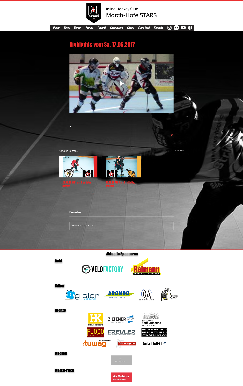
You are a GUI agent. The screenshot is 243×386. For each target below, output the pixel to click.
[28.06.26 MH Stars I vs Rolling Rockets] (121, 166)
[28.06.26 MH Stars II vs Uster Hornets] (78, 166)
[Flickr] (176, 27)
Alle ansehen (178, 150)
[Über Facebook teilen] (70, 126)
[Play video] (121, 83)
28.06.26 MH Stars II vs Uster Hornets (76, 184)
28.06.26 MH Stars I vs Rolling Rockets (120, 184)
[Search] (187, 15)
